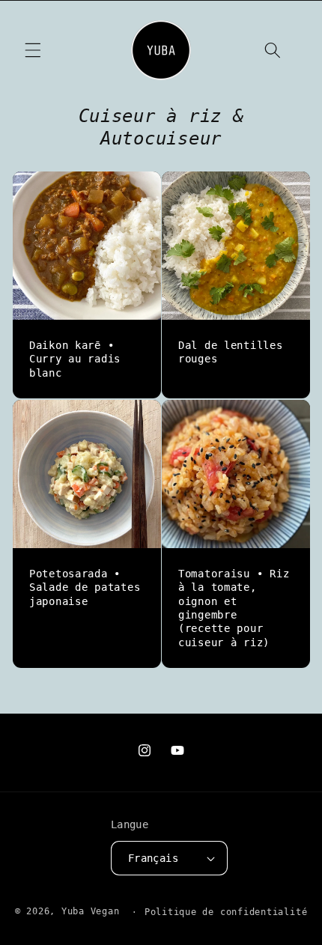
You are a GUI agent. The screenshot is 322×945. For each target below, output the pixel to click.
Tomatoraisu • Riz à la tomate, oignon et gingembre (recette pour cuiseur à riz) (233, 608)
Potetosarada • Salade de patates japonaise (84, 587)
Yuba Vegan (90, 912)
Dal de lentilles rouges (230, 352)
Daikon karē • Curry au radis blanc (75, 359)
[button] (33, 50)
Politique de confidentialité (226, 912)
